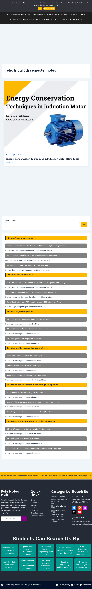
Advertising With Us (37, 515)
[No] (89, 6)
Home (33, 500)
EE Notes (53, 14)
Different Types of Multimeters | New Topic (23, 439)
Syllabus (33, 505)
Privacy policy (49, 8)
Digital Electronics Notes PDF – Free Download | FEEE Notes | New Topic (34, 302)
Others (76, 20)
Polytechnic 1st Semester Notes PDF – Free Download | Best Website (33, 256)
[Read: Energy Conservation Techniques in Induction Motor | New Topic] (46, 116)
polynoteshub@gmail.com (81, 521)
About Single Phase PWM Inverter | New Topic (24, 356)
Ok (40, 8)
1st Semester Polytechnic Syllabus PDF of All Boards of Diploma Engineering (36, 246)
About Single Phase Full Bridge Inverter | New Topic (26, 375)
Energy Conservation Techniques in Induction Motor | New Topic (42, 158)
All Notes (34, 503)
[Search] (84, 224)
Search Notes (10, 220)
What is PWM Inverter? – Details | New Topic (24, 365)
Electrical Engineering (59, 499)
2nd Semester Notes (37, 14)
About (56, 20)
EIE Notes (14, 20)
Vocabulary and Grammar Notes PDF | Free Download (27, 265)
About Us (34, 508)
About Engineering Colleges (58, 520)
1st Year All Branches (58, 497)
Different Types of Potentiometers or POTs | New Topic (28, 429)
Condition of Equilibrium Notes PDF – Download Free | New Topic (31, 292)
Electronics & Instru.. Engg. (58, 511)
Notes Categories (37, 513)
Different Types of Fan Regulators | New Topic (25, 339)
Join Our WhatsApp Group (79, 518)
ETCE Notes (78, 14)
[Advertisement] (46, 45)
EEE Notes (65, 14)
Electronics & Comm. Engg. (58, 506)
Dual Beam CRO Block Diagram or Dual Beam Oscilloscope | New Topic (34, 448)
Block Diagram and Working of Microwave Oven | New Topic (30, 412)
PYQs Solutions (43, 20)
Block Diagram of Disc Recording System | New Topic (27, 392)
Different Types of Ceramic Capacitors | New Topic (27, 329)
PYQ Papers (27, 20)
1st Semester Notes (15, 14)
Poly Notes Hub (10, 493)
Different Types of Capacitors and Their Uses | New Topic (29, 319)
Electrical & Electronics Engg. (59, 502)
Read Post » (10, 162)
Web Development (58, 514)
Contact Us (66, 20)
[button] (16, 14)
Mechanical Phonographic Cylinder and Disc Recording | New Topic (33, 402)
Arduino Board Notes (58, 517)
